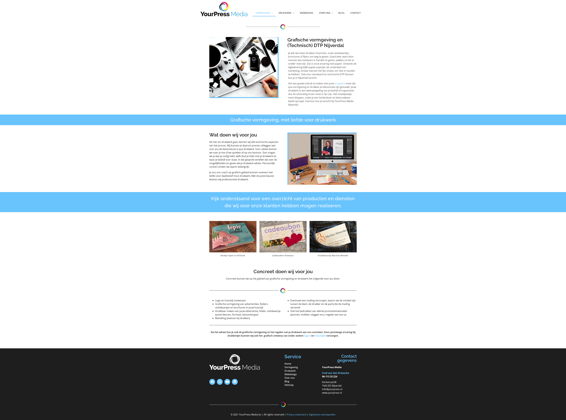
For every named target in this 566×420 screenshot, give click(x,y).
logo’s (307, 335)
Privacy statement (296, 414)
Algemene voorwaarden (322, 414)
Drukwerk (290, 370)
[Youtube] (227, 382)
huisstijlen (320, 335)
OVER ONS (324, 13)
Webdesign (290, 374)
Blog (286, 381)
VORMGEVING (262, 13)
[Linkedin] (235, 382)
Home (287, 363)
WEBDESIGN (306, 13)
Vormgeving (291, 367)
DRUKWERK (285, 13)
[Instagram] (220, 382)
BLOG (341, 13)
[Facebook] (212, 382)
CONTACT (355, 13)
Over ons (289, 377)
